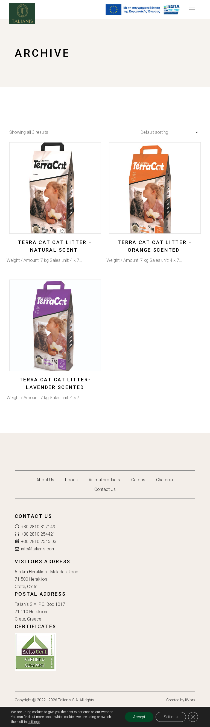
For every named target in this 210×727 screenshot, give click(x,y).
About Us (45, 479)
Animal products (104, 479)
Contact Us (105, 489)
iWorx (190, 700)
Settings (171, 717)
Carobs (138, 479)
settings (34, 722)
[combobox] (168, 132)
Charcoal (165, 479)
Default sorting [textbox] (154, 132)
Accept (139, 717)
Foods (71, 479)
